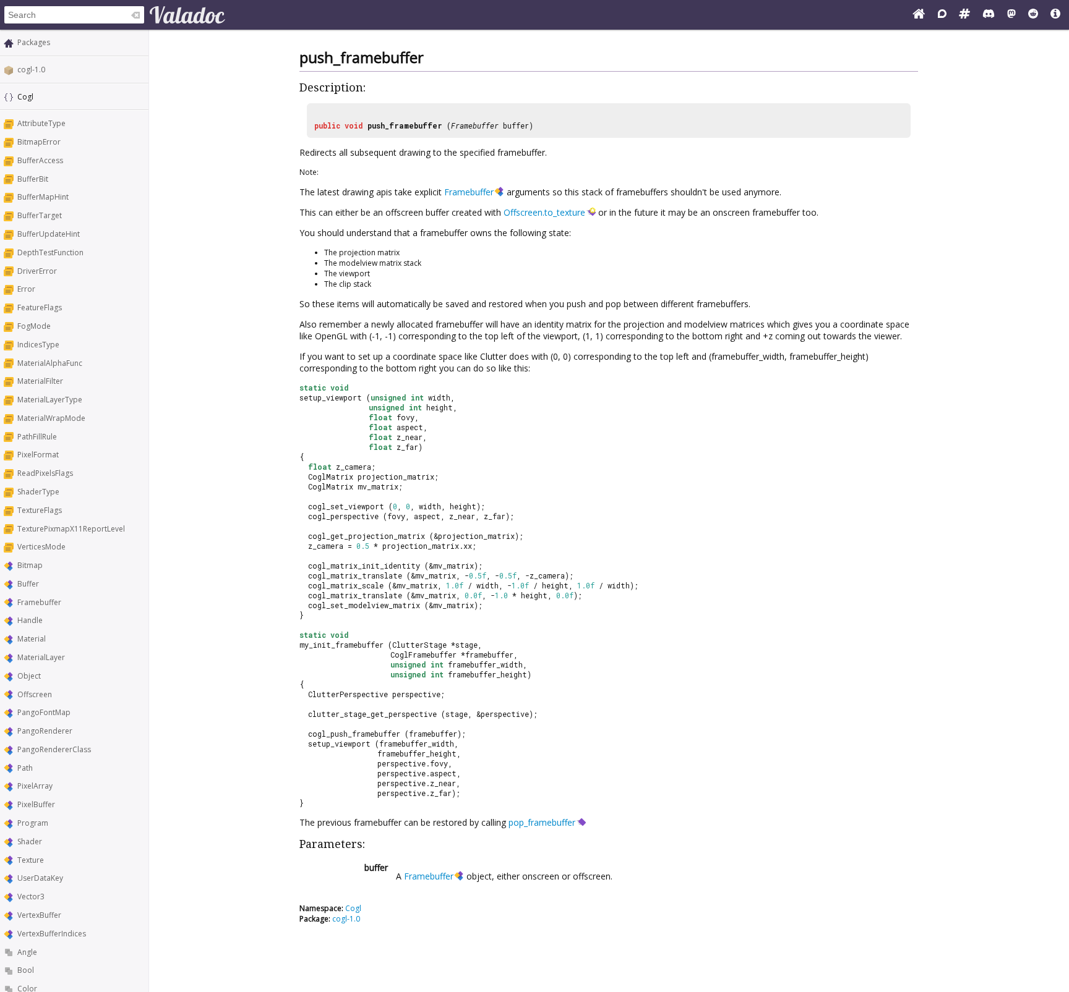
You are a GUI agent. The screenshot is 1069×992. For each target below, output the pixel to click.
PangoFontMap (44, 712)
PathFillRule (37, 436)
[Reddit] (1033, 15)
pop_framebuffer (542, 822)
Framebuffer (39, 602)
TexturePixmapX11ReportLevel (71, 529)
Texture (30, 860)
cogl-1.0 (31, 69)
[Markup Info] (1055, 15)
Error (26, 289)
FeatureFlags (39, 307)
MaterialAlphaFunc (49, 363)
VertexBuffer (39, 915)
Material (31, 639)
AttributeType (41, 123)
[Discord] (988, 15)
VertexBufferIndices (51, 933)
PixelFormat (38, 454)
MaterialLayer (41, 657)
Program (32, 823)
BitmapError (39, 142)
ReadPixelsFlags (45, 473)
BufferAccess (40, 160)
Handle (30, 620)
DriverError (37, 271)
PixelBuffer (36, 804)
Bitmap (30, 565)
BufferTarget (39, 215)
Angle (27, 952)
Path (25, 768)
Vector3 (31, 896)
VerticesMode (41, 546)
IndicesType (38, 344)
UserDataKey (40, 878)
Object (29, 676)
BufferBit (32, 179)
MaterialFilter (40, 381)
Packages (33, 42)
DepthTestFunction (50, 252)
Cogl (353, 908)
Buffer (28, 584)
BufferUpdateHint (48, 234)
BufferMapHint (43, 197)
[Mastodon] (1011, 15)
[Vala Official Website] (919, 15)
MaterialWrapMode (51, 418)
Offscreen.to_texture (544, 212)
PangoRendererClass (54, 749)
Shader (29, 841)
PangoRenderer (44, 731)
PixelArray (35, 786)
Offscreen (34, 694)
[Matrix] (964, 15)
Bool (25, 970)
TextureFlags (39, 510)
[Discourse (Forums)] (942, 15)
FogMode (34, 326)
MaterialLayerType (49, 399)
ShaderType (38, 491)
